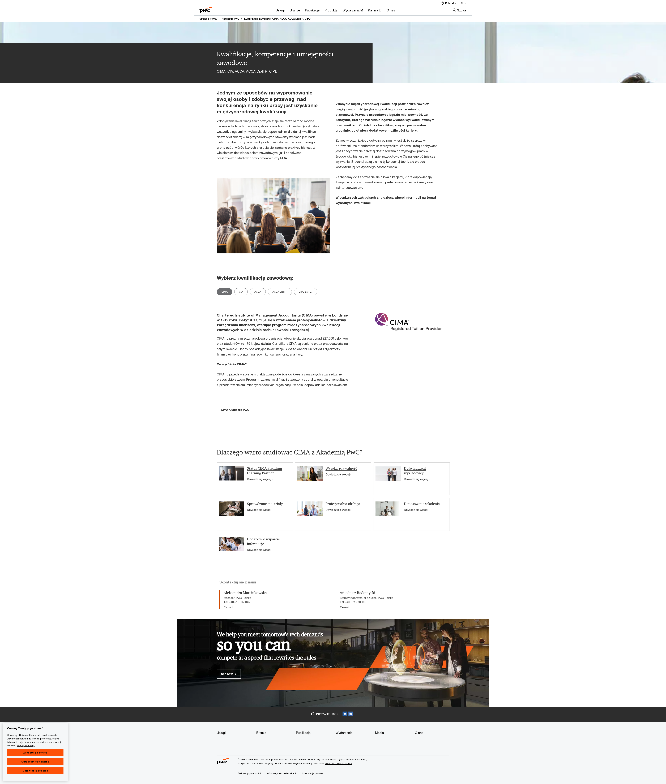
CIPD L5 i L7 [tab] (306, 291)
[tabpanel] (333, 432)
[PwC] (205, 9)
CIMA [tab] (224, 291)
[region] (35, 752)
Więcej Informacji (26, 745)
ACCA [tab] (257, 291)
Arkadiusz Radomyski (357, 592)
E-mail (228, 607)
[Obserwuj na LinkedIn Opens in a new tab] (345, 715)
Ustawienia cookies (35, 770)
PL (462, 3)
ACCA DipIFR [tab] (279, 291)
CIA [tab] (241, 291)
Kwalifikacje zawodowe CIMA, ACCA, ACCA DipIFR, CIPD (277, 18)
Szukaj (462, 10)
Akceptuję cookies (35, 752)
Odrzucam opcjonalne (35, 761)
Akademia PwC (230, 18)
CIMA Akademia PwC (235, 409)
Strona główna (208, 18)
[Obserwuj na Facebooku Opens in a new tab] (350, 715)
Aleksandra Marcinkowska (245, 592)
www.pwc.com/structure (338, 763)
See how (227, 673)
